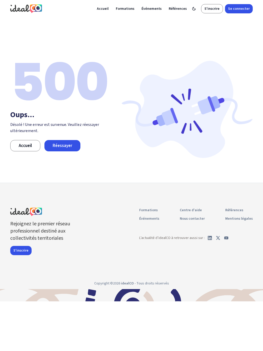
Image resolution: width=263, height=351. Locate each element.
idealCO (127, 283)
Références (178, 8)
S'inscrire (212, 8)
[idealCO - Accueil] (27, 8)
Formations (125, 8)
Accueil (103, 8)
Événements (152, 8)
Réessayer (62, 146)
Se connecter (239, 8)
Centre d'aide (191, 210)
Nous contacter (192, 218)
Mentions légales (239, 218)
